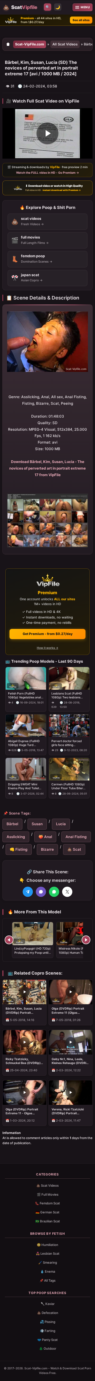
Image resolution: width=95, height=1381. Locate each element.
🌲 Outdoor (47, 1348)
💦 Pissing (47, 1322)
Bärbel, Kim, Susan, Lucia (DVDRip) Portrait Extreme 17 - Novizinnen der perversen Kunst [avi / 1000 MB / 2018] (24, 1010)
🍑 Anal (45, 836)
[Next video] (86, 939)
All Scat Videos (65, 44)
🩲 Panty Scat (47, 1340)
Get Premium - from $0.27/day (48, 634)
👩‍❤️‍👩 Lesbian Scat (47, 1253)
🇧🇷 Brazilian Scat (47, 1221)
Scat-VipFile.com (29, 44)
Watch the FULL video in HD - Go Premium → (47, 172)
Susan (37, 824)
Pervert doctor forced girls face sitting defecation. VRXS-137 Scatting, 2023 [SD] (66, 743)
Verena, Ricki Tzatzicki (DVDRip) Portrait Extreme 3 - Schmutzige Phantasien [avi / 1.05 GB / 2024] (70, 1111)
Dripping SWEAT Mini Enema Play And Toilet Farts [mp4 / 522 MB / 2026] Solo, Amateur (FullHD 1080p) (23, 786)
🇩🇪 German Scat (47, 1212)
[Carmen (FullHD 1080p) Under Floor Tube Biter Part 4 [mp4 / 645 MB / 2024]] (69, 769)
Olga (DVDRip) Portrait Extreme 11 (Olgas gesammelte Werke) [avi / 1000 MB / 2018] (70, 1010)
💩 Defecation (47, 1313)
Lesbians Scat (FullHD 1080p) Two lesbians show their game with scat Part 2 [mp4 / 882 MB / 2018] (67, 695)
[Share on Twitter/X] (67, 892)
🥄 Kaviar (48, 1304)
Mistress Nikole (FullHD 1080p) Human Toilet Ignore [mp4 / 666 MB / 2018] (75, 954)
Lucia (61, 824)
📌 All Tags (47, 1280)
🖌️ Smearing (47, 1262)
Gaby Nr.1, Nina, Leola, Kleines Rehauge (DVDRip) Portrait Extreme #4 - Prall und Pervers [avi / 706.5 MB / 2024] (70, 1061)
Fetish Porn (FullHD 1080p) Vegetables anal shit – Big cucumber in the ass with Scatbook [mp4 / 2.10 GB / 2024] (26, 695)
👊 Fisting (19, 849)
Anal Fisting (76, 836)
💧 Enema (47, 1271)
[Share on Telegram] (28, 892)
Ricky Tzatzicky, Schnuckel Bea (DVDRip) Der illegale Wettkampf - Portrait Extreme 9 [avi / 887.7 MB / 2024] (23, 1061)
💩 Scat (74, 849)
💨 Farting (47, 1331)
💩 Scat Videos (47, 1185)
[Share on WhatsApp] (54, 892)
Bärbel (12, 824)
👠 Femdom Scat (47, 1203)
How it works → (47, 648)
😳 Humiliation (47, 1245)
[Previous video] (9, 939)
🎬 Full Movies (47, 1194)
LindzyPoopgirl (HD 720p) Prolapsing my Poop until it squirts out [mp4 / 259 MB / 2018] (32, 954)
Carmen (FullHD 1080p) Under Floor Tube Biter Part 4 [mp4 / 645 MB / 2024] (68, 786)
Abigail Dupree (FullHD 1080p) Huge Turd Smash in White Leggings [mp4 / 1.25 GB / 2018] (25, 743)
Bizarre (47, 849)
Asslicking (16, 836)
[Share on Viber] (41, 892)
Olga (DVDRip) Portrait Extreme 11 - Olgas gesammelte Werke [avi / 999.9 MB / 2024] (23, 1111)
